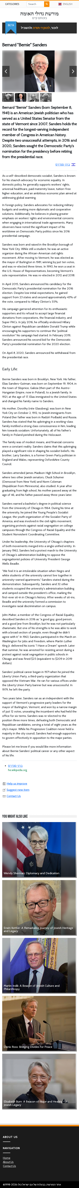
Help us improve (17, 783)
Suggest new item (18, 790)
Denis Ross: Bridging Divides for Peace (28, 1047)
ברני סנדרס (62, 164)
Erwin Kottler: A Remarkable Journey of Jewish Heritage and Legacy (38, 929)
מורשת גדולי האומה (39, 13)
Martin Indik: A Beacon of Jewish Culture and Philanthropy (32, 987)
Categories (12, 4)
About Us (8, 1162)
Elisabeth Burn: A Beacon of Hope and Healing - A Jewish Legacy (35, 1103)
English (67, 4)
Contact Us (14, 796)
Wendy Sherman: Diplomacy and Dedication (31, 873)
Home (6, 1158)
